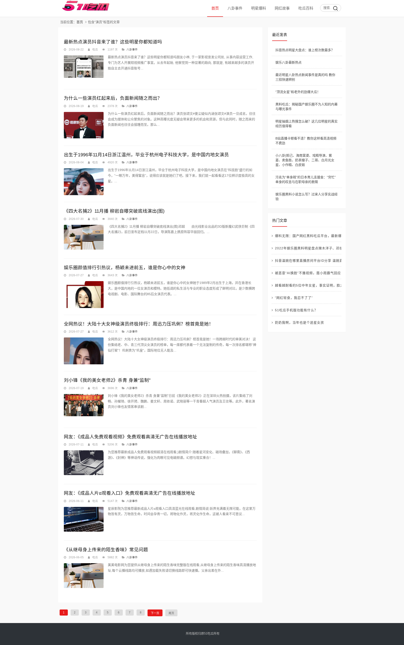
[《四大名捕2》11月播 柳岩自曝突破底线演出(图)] (84, 237)
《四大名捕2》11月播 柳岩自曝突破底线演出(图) (114, 211)
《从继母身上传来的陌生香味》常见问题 (106, 549)
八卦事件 (234, 8)
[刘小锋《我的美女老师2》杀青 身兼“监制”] (84, 405)
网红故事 (282, 8)
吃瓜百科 (305, 8)
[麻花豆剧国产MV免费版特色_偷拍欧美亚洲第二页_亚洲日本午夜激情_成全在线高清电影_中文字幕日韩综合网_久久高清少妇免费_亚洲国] (83, 10)
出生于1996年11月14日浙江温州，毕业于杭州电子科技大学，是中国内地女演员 (146, 154)
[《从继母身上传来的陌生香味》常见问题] (84, 575)
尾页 (171, 613)
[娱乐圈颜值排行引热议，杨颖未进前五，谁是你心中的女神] (84, 294)
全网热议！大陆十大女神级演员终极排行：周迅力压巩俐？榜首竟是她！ (138, 323)
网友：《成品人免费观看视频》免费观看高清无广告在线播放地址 (130, 436)
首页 (215, 8)
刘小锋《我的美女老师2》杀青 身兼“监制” (107, 380)
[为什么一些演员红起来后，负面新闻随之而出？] (84, 125)
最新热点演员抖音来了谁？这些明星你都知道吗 (113, 41)
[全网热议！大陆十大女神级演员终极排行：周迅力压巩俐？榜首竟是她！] (84, 350)
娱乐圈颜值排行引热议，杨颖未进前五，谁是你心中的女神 (124, 267)
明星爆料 (258, 8)
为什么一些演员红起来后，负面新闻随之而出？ (113, 98)
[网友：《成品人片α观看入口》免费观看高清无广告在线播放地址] (84, 519)
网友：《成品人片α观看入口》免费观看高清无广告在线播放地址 (129, 493)
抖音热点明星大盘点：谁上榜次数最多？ (304, 50)
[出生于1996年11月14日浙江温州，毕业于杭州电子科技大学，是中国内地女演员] (84, 181)
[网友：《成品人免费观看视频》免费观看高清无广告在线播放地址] (84, 462)
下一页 (155, 613)
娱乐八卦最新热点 (288, 62)
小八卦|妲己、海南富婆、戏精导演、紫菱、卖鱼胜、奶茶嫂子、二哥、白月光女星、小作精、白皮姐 (304, 160)
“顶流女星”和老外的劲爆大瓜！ (297, 92)
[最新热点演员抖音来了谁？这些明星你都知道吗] (84, 66)
